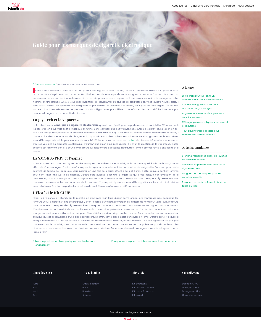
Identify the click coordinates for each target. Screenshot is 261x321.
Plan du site (130, 319)
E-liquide (229, 6)
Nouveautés (246, 6)
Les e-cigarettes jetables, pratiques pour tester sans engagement (65, 243)
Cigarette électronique (205, 6)
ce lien (131, 140)
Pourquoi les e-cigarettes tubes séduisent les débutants (143, 241)
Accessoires (179, 6)
